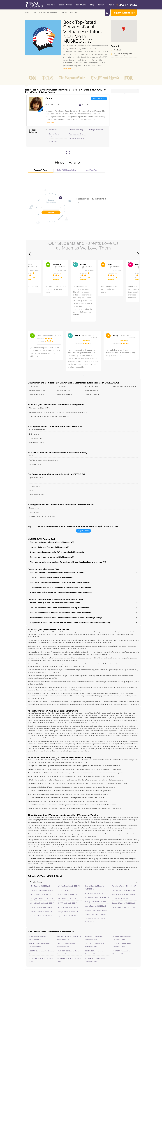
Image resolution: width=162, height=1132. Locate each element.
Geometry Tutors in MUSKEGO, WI (96, 910)
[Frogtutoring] (34, 5)
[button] (123, 29)
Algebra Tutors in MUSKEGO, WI (95, 906)
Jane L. (49, 98)
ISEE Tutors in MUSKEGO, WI (67, 890)
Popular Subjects (37, 882)
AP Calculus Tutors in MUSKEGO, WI (96, 893)
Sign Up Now (83, 531)
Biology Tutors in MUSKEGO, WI (68, 911)
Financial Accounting (76, 130)
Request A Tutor (40, 170)
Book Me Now (98, 98)
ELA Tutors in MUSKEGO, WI (121, 899)
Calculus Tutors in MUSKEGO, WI (41, 907)
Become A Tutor (65, 5)
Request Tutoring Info (124, 13)
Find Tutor (51, 5)
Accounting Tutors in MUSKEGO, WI (123, 894)
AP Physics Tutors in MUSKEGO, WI (41, 899)
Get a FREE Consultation (66, 170)
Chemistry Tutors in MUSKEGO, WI (41, 890)
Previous (29, 254)
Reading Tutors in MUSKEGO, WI (95, 902)
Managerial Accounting (76, 138)
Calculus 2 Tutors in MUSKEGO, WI (123, 903)
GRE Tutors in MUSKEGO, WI (67, 899)
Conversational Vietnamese (48, 13)
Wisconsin (64, 13)
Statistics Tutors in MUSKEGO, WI (41, 911)
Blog (92, 5)
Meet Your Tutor (92, 170)
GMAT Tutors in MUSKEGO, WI (67, 903)
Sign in (111, 5)
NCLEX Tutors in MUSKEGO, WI (68, 907)
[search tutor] (107, 12)
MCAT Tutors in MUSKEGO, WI (67, 894)
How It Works (81, 5)
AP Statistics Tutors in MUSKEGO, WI (42, 903)
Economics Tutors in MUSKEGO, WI (123, 890)
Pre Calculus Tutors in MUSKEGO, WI (124, 886)
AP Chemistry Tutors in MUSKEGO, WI (97, 897)
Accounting (52, 130)
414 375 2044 (128, 5)
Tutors (34, 13)
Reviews (101, 5)
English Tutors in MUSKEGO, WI (68, 916)
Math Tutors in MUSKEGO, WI (40, 886)
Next (138, 254)
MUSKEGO (74, 13)
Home (27, 13)
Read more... (68, 69)
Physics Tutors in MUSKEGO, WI (40, 894)
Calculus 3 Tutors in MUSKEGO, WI (123, 907)
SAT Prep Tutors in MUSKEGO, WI (41, 916)
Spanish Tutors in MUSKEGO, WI (95, 914)
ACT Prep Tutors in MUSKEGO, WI (69, 886)
